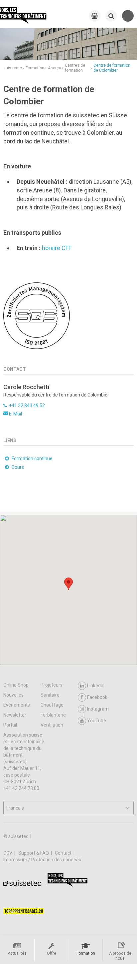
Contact (63, 853)
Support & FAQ (34, 853)
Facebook (97, 697)
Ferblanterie (53, 715)
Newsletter (14, 715)
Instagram (98, 709)
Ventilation (52, 725)
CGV (8, 853)
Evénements (16, 705)
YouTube (96, 720)
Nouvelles (13, 695)
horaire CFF (56, 247)
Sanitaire (50, 695)
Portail (10, 725)
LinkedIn (95, 685)
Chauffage (52, 705)
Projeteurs (52, 685)
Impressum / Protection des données (42, 859)
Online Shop (16, 685)
